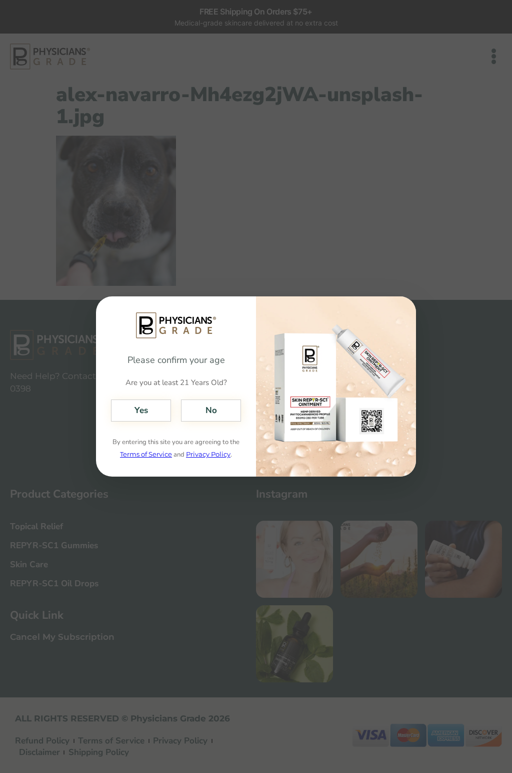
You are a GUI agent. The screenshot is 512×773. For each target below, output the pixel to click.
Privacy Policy (208, 454)
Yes (141, 410)
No (211, 410)
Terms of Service (146, 454)
